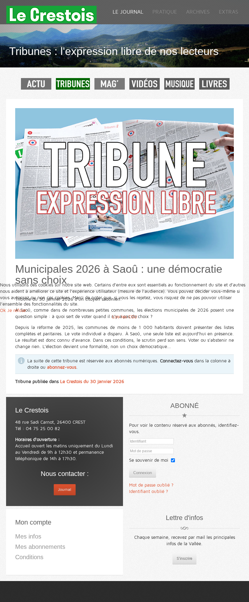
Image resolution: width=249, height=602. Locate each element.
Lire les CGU (124, 316)
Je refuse (16, 310)
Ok (3, 310)
